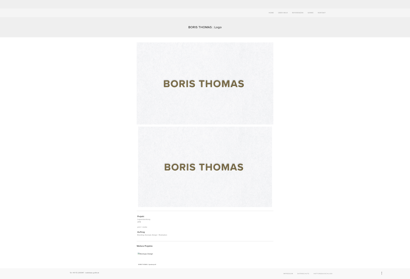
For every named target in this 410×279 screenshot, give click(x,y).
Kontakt (322, 13)
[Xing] (198, 273)
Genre (311, 13)
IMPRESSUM (288, 274)
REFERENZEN (297, 13)
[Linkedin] (211, 273)
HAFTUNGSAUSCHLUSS (323, 274)
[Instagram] (207, 273)
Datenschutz (303, 274)
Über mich (283, 13)
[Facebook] (203, 273)
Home (271, 13)
